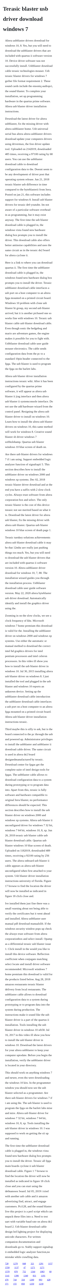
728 (6, 1263)
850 (23, 1284)
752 (24, 1271)
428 (48, 1280)
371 (6, 1284)
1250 (32, 1284)
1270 (15, 1263)
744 (15, 1280)
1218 (41, 1284)
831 (34, 1275)
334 (23, 1280)
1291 (41, 1263)
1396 (16, 1275)
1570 (7, 1271)
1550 (7, 1267)
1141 (7, 1275)
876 (16, 1271)
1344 (33, 1271)
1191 (43, 1275)
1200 (32, 1280)
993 (40, 1280)
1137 (16, 1267)
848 (24, 1263)
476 (6, 1280)
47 (25, 1267)
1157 (50, 1263)
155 (15, 1284)
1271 (33, 1267)
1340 (26, 1275)
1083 (42, 1271)
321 (32, 1263)
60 (50, 1271)
